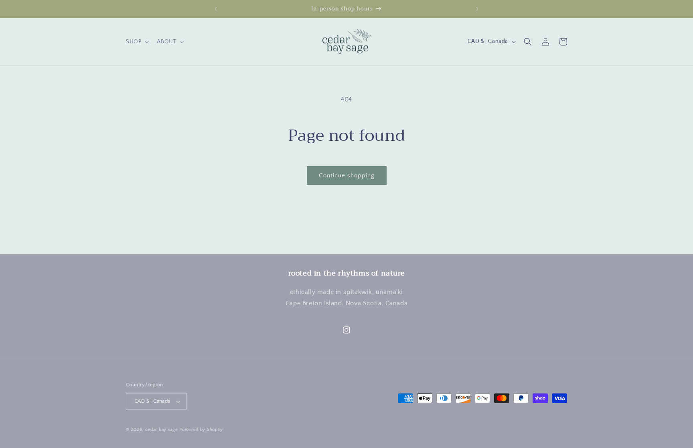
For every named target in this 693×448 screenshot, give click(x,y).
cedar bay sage (161, 429)
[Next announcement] (477, 9)
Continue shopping (347, 175)
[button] (136, 41)
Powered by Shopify (201, 429)
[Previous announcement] (216, 9)
